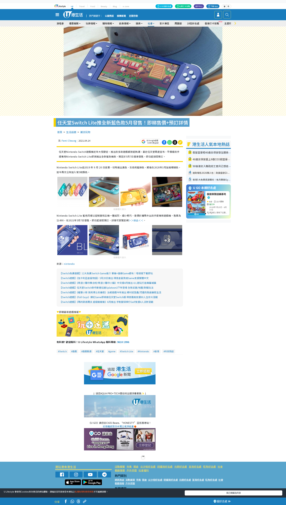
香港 (157, 351)
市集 (129, 466)
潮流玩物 (85, 132)
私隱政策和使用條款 (84, 491)
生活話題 (71, 132)
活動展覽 (120, 466)
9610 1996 (123, 342)
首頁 (59, 132)
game (112, 351)
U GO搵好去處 (165, 6)
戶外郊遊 (132, 470)
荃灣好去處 (195, 466)
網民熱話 (119, 479)
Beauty (104, 6)
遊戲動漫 (87, 351)
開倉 (136, 466)
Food (92, 6)
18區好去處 (193, 23)
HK (72, 6)
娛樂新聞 (121, 16)
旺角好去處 (209, 466)
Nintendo (144, 351)
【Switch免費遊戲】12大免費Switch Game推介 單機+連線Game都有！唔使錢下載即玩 (106, 273)
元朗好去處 (180, 466)
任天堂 (100, 351)
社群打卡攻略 (184, 6)
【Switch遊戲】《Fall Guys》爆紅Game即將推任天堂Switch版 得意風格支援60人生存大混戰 (109, 297)
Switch (63, 351)
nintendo (69, 264)
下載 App (214, 6)
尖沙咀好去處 (148, 466)
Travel (82, 6)
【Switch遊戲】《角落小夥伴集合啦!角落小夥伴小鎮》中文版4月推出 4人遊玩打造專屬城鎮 (108, 283)
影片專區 (164, 23)
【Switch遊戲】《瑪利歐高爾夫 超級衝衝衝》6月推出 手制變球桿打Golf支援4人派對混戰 (106, 302)
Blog (115, 6)
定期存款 (133, 16)
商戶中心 (198, 6)
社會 (220, 466)
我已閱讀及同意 (233, 492)
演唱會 (60, 23)
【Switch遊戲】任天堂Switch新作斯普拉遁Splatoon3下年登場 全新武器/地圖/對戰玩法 (106, 287)
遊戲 (74, 351)
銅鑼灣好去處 (164, 466)
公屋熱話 (109, 16)
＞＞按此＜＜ (136, 220)
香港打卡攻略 (212, 23)
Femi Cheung (69, 140)
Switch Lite (127, 351)
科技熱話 (169, 351)
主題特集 (229, 23)
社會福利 (144, 470)
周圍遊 (178, 23)
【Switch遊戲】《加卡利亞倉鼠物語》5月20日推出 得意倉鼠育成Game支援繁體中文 (104, 278)
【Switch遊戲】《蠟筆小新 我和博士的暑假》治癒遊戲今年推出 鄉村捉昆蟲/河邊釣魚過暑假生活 (110, 292)
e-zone (126, 6)
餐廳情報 (120, 470)
